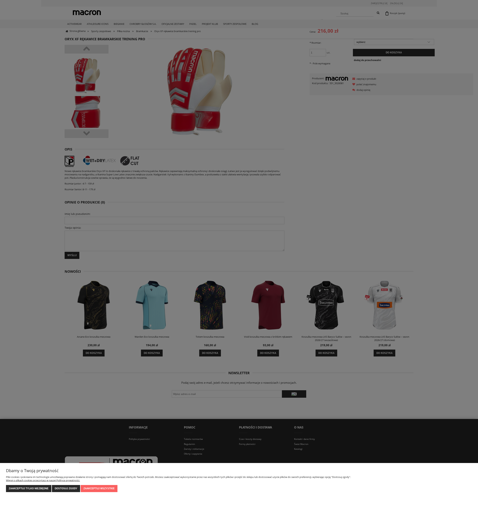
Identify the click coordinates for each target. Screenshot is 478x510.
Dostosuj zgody (66, 488)
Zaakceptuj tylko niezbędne (29, 488)
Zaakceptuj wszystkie (99, 488)
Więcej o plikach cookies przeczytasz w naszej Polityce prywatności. (43, 480)
